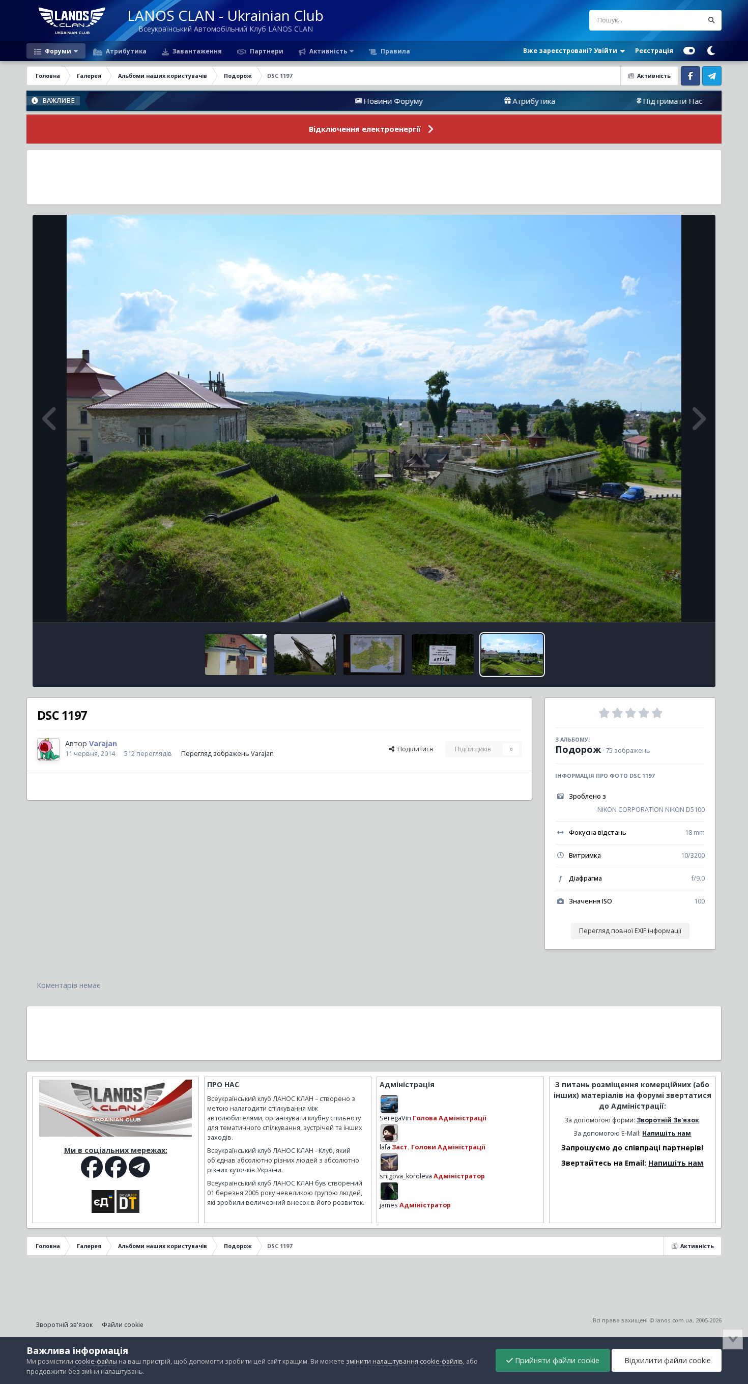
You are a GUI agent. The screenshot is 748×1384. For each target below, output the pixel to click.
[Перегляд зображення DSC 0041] (236, 654)
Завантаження (196, 51)
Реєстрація (654, 50)
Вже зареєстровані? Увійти (571, 50)
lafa (385, 1147)
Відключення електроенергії (365, 129)
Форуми (57, 51)
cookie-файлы (96, 1361)
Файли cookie (122, 1324)
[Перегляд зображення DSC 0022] (443, 654)
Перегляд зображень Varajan (227, 753)
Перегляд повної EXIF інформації (630, 930)
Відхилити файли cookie (666, 1360)
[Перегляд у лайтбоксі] (374, 418)
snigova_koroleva (406, 1176)
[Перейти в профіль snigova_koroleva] (389, 1162)
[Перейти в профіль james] (389, 1191)
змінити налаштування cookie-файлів (404, 1361)
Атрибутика (125, 51)
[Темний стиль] (711, 51)
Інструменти (673, 603)
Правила (394, 51)
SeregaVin (395, 1118)
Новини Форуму (305, 101)
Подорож (578, 749)
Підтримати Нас (585, 101)
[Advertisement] (374, 177)
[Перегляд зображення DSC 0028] (374, 654)
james (389, 1205)
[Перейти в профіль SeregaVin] (389, 1104)
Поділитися (413, 749)
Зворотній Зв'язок (668, 1120)
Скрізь (679, 20)
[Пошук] (711, 20)
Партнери (265, 51)
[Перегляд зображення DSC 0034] (305, 654)
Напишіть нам (666, 1133)
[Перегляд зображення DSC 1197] (512, 654)
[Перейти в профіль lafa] (389, 1133)
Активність (327, 51)
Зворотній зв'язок (64, 1324)
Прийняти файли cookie (556, 1360)
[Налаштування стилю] (689, 51)
